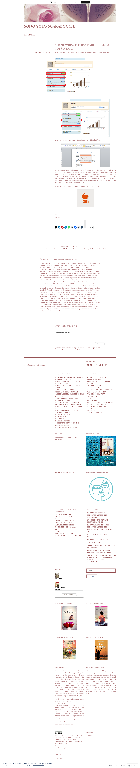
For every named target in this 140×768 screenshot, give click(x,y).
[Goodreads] (93, 365)
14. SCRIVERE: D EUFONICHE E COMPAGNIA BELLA (67, 424)
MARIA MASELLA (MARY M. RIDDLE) (101, 402)
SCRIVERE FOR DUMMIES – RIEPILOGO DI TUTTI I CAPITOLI (68, 534)
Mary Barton (60, 588)
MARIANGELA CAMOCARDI (97, 406)
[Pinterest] (105, 365)
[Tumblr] (102, 365)
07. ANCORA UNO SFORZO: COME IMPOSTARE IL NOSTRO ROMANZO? (69, 403)
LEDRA (89, 398)
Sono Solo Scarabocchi (50, 26)
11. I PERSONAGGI (61, 417)
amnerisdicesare (60, 52)
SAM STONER (92, 410)
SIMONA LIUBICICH (95, 413)
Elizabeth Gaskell (60, 589)
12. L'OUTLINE (60, 419)
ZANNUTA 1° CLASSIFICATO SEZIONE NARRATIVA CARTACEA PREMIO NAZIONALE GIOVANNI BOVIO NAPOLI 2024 (101, 559)
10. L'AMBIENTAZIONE (63, 415)
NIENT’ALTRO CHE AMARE (65, 527)
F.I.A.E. (57, 531)
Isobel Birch (58, 580)
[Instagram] (99, 365)
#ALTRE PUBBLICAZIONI (64, 525)
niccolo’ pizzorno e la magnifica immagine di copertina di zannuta (99, 552)
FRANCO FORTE (93, 396)
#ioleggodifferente (85, 52)
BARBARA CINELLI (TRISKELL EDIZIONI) (98, 383)
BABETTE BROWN (94, 379)
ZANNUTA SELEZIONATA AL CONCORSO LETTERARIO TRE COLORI (98, 515)
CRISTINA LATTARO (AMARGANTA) (100, 390)
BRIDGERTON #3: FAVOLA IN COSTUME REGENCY (98, 521)
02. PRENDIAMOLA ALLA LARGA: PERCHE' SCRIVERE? (67, 383)
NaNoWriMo (106, 52)
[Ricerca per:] (101, 570)
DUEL (57, 519)
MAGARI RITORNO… (94, 543)
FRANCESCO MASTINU (96, 394)
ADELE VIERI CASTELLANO (97, 377)
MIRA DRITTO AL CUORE (64, 521)
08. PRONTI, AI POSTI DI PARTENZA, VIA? (68, 407)
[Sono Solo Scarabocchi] (70, 13)
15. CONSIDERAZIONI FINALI (66, 427)
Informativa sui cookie (38, 765)
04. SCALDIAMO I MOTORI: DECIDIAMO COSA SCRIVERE (66, 391)
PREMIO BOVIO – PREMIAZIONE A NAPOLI (99, 531)
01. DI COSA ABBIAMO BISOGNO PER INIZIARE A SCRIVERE (69, 378)
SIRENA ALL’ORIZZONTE (64, 523)
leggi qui (80, 696)
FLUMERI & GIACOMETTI (97, 392)
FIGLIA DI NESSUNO (63, 514)
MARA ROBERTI (93, 400)
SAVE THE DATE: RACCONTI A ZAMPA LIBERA (98, 536)
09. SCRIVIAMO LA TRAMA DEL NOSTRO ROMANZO (67, 412)
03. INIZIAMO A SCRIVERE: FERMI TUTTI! (68, 387)
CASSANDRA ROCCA (94, 386)
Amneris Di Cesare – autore (64, 472)
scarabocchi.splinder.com (64, 748)
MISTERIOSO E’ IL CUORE (65, 517)
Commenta (100, 344)
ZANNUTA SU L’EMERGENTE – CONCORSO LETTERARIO (98, 526)
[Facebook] (87, 365)
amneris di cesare (96, 52)
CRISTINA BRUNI (93, 388)
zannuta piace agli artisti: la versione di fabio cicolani (101, 547)
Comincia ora (85, 2)
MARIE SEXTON (93, 408)
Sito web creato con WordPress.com (34, 365)
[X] (96, 365)
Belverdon (59, 578)
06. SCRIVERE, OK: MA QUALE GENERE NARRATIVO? (66, 399)
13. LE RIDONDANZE (62, 421)
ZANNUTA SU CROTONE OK (97, 540)
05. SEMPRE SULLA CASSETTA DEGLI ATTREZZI (69, 395)
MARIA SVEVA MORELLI (96, 404)
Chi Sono (58, 529)
